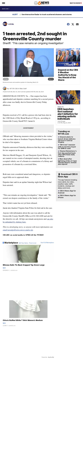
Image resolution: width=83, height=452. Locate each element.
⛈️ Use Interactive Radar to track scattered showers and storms (45, 14)
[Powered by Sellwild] (51, 357)
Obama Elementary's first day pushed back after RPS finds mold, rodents (67, 153)
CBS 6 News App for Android (67, 192)
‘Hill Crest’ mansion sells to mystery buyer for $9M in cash (67, 146)
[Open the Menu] (3, 3)
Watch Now (75, 3)
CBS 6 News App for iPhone (67, 196)
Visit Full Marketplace (47, 242)
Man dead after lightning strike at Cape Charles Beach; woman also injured (67, 161)
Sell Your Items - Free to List (27, 243)
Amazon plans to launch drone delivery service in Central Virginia (67, 139)
